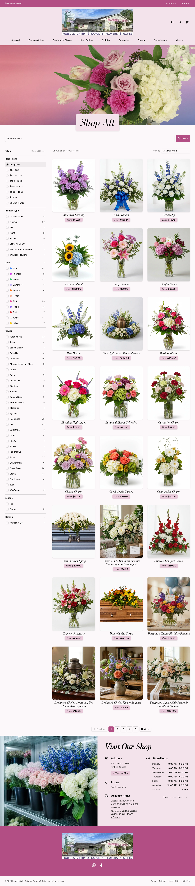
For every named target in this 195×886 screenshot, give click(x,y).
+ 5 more (115, 817)
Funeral (141, 40)
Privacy (162, 881)
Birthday (106, 40)
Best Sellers (86, 40)
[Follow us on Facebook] (101, 865)
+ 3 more (133, 803)
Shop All (15, 40)
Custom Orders (36, 40)
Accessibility (174, 881)
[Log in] (180, 22)
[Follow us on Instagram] (94, 865)
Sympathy (124, 40)
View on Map (121, 773)
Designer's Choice (62, 40)
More (178, 40)
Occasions (159, 40)
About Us (171, 3)
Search (184, 138)
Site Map (186, 881)
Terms (153, 881)
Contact (185, 3)
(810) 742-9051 (15, 3)
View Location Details (174, 797)
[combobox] (175, 151)
